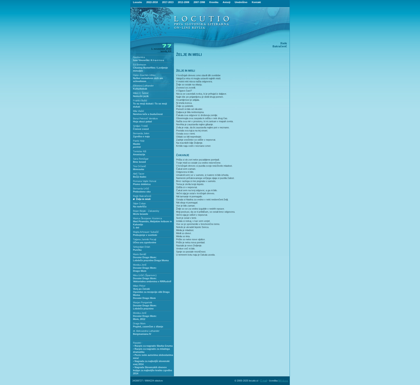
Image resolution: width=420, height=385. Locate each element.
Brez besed (139, 162)
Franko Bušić (140, 100)
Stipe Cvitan (139, 203)
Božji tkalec (139, 176)
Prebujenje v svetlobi (145, 235)
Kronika (213, 2)
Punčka (137, 250)
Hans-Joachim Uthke (144, 75)
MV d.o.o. (283, 380)
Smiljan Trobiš (140, 126)
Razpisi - (137, 342)
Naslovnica (139, 57)
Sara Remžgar (141, 158)
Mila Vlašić (138, 111)
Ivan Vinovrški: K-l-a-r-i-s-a (148, 60)
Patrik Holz (139, 141)
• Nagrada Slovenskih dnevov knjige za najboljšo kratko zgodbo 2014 (152, 370)
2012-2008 (183, 2)
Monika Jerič (140, 264)
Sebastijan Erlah (141, 246)
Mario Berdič (139, 254)
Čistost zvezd (141, 129)
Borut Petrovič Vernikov (145, 118)
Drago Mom (139, 323)
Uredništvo (241, 2)
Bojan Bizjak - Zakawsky (146, 211)
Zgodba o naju (141, 136)
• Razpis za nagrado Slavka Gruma (153, 345)
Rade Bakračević (142, 196)
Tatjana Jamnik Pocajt (144, 239)
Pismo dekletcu (142, 184)
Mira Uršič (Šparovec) (145, 275)
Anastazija (139, 154)
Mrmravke (138, 169)
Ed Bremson (139, 64)
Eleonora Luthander (143, 85)
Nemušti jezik (141, 96)
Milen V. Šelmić (141, 93)
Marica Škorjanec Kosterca (147, 218)
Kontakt (256, 2)
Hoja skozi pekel (142, 121)
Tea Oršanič (139, 166)
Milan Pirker (139, 285)
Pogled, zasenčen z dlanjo (148, 326)
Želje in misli (143, 199)
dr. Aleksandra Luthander (146, 331)
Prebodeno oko (142, 191)
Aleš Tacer (138, 173)
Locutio (137, 2)
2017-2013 (167, 2)
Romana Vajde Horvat (144, 181)
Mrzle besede (140, 214)
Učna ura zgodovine (144, 242)
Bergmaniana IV (142, 334)
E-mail (263, 380)
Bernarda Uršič (141, 188)
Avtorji (226, 2)
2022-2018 (152, 2)
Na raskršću (140, 206)
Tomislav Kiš (139, 151)
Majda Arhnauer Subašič (146, 232)
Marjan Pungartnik (142, 302)
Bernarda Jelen (141, 133)
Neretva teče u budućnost (148, 114)
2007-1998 (199, 2)
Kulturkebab (140, 88)
